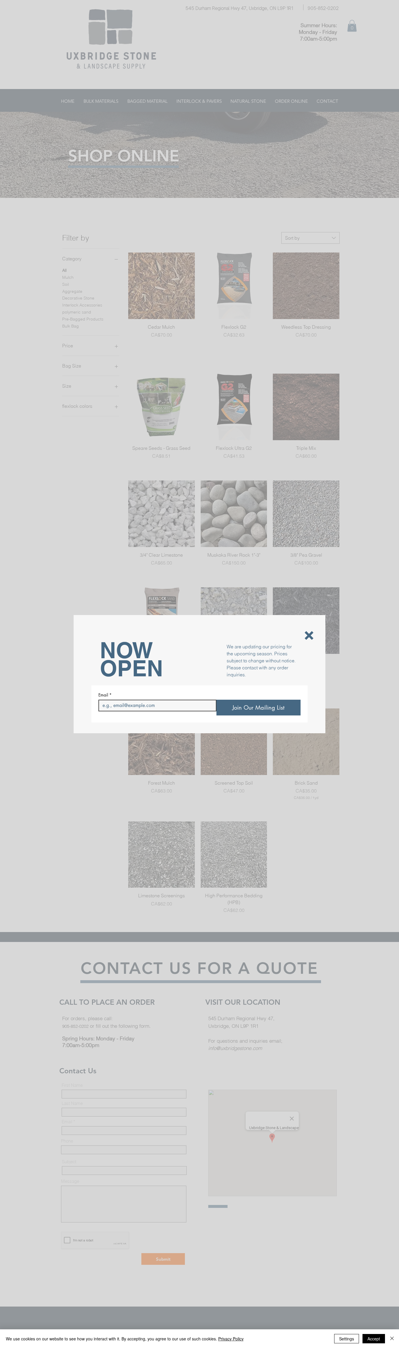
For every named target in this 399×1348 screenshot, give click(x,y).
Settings (346, 1339)
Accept (373, 1339)
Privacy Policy (231, 1339)
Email (105, 694)
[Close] (391, 1338)
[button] (309, 635)
